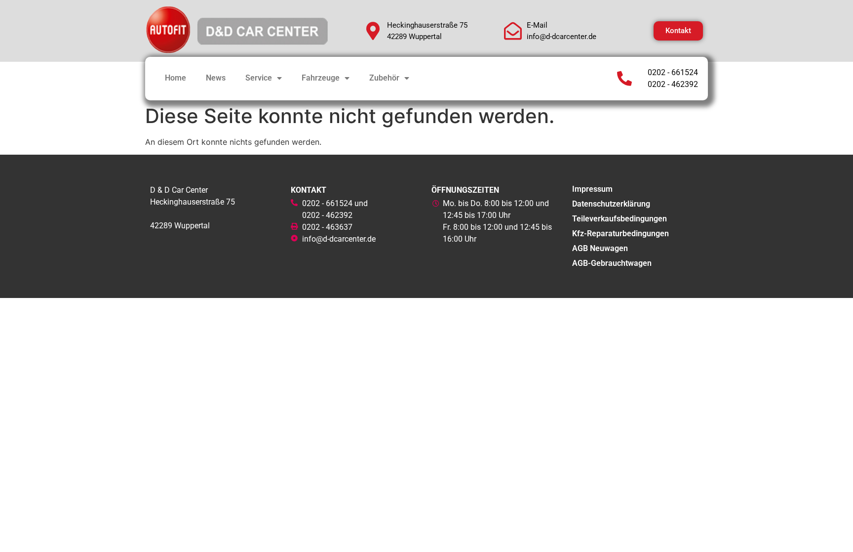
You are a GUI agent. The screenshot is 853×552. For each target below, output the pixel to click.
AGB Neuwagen (600, 248)
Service (258, 78)
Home (175, 78)
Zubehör (384, 78)
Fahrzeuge (321, 78)
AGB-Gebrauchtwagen (612, 263)
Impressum (592, 189)
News (216, 78)
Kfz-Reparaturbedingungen (620, 233)
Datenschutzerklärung (611, 204)
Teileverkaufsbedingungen (619, 218)
